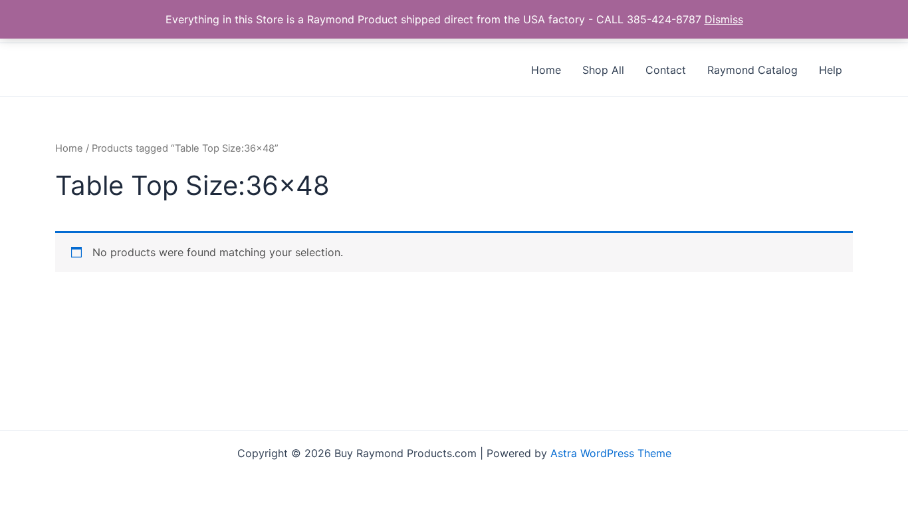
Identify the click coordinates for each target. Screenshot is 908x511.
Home (69, 148)
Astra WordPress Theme (610, 453)
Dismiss (724, 19)
